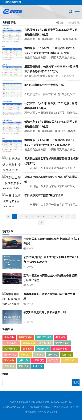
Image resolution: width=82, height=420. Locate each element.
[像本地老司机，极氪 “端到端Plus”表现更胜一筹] (12, 299)
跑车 (27, 348)
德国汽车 (44, 337)
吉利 (23, 366)
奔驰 (9, 337)
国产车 (10, 354)
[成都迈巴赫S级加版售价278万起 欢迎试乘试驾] (12, 182)
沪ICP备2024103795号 (15, 406)
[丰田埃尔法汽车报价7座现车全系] (12, 200)
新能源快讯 (74, 22)
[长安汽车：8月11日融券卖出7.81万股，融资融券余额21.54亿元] (12, 108)
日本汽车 (11, 343)
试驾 (25, 354)
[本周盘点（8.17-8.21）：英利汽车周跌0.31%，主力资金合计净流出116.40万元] (12, 53)
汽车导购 (11, 348)
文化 (66, 354)
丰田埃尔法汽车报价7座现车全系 (43, 195)
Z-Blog (53, 411)
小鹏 (23, 360)
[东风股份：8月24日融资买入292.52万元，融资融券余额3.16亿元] (12, 34)
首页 (62, 22)
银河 (37, 366)
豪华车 (29, 343)
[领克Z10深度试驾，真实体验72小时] (12, 317)
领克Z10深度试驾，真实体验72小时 (44, 312)
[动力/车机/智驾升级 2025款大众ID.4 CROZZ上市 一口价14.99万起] (12, 262)
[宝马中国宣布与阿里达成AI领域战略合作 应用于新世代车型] (12, 280)
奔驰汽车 (25, 337)
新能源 (43, 348)
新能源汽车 (61, 348)
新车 (52, 354)
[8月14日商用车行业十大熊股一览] (12, 90)
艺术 (9, 360)
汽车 (9, 366)
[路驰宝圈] (15, 11)
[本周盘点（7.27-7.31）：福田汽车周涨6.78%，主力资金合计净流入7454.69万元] (12, 145)
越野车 (45, 343)
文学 (53, 360)
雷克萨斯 (62, 343)
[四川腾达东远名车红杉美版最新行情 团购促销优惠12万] (12, 163)
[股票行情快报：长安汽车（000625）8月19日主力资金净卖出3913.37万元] (12, 71)
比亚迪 (38, 360)
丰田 (60, 337)
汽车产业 (69, 360)
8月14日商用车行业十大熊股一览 (44, 84)
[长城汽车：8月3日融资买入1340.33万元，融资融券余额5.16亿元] (12, 126)
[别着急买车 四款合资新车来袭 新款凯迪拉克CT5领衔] (12, 243)
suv (39, 354)
